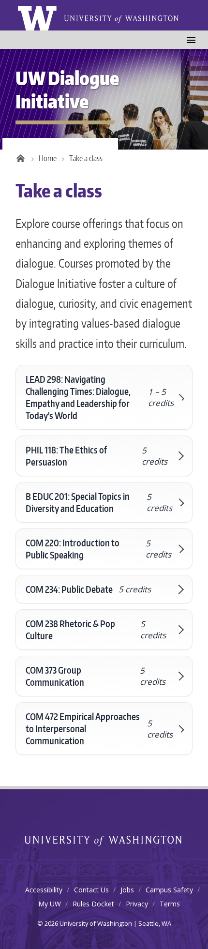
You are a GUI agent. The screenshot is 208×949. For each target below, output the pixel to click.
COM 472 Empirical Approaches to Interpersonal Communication (99, 728)
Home (48, 158)
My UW (49, 903)
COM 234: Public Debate (88, 589)
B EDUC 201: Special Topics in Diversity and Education (99, 502)
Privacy (137, 903)
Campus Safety (169, 889)
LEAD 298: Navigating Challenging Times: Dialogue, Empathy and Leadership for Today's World (99, 397)
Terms (170, 903)
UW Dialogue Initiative (67, 89)
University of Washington (104, 841)
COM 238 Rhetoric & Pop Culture (96, 630)
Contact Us (91, 889)
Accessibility (43, 889)
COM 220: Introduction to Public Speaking (98, 549)
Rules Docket (93, 903)
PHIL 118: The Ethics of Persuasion (96, 456)
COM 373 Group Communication (95, 676)
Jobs (127, 889)
